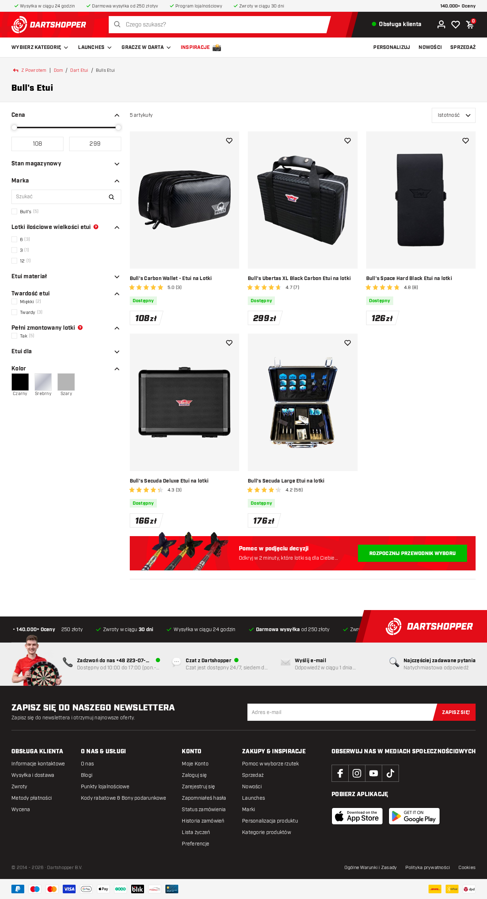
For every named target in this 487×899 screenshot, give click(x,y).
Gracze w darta (143, 47)
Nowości (252, 787)
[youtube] (373, 773)
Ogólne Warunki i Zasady (370, 867)
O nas (87, 764)
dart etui (79, 70)
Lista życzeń (196, 832)
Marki (248, 809)
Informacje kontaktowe (38, 764)
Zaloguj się (194, 775)
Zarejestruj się (198, 787)
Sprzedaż (252, 775)
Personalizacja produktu (270, 821)
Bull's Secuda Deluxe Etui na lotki (169, 481)
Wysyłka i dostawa (32, 775)
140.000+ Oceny (458, 6)
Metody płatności (31, 798)
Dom (58, 70)
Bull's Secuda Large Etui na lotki (286, 481)
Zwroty (19, 787)
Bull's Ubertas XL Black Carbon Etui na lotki (299, 278)
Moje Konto (195, 764)
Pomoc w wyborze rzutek (270, 764)
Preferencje (195, 844)
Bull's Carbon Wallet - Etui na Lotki (171, 278)
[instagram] (356, 773)
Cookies (467, 867)
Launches (91, 47)
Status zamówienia (204, 809)
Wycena (20, 809)
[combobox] (222, 25)
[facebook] (340, 773)
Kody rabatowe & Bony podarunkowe (123, 798)
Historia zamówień (203, 821)
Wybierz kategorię (36, 47)
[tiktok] (390, 773)
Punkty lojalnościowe (105, 787)
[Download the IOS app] (357, 816)
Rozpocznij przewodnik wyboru (412, 553)
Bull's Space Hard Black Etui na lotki (409, 278)
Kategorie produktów (266, 832)
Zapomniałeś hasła (204, 798)
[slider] (14, 127)
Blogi (86, 775)
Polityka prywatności (427, 867)
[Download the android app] (414, 816)
